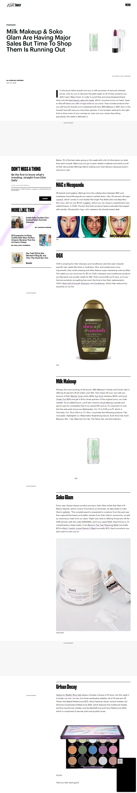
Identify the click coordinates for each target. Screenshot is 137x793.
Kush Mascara (107, 402)
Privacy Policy (15, 190)
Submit (45, 198)
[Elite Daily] (14, 5)
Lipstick (59, 199)
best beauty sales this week (81, 100)
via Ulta (59, 277)
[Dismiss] (133, 759)
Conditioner (99, 283)
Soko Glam (60, 632)
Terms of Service (44, 189)
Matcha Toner (77, 396)
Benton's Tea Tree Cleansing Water (103, 525)
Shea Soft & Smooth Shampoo (76, 283)
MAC (57, 239)
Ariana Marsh (16, 80)
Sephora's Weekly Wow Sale (68, 695)
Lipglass (87, 203)
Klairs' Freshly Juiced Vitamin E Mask (79, 528)
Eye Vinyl (99, 396)
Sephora (59, 775)
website (66, 512)
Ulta (57, 365)
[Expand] (119, 759)
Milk (76, 478)
